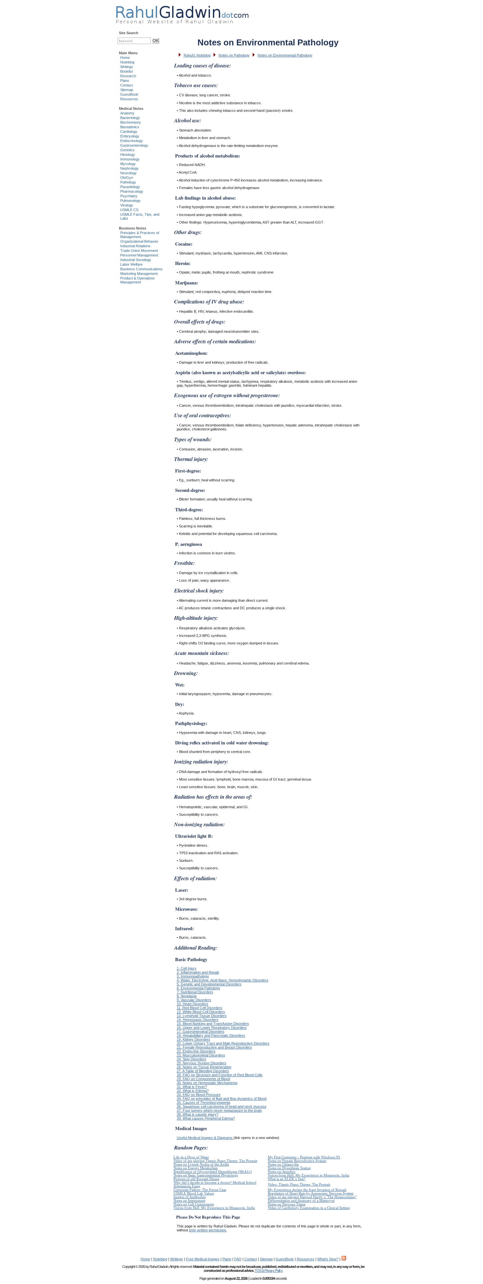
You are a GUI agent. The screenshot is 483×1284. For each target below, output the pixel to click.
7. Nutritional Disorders (195, 992)
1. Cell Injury (186, 968)
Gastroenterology (134, 145)
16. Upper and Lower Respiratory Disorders (212, 1028)
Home (125, 58)
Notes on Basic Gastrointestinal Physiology (205, 1175)
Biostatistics (129, 127)
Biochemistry (130, 122)
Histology (127, 155)
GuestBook (129, 94)
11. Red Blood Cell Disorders (199, 1008)
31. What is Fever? (192, 1087)
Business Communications (141, 269)
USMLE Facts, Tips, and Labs (139, 216)
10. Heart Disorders (192, 1004)
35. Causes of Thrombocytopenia (203, 1102)
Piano (124, 81)
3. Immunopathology (193, 976)
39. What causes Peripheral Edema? (206, 1118)
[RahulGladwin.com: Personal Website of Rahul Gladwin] (182, 13)
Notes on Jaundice (281, 1172)
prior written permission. (208, 1230)
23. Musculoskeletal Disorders (201, 1055)
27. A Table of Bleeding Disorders (203, 1071)
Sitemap (126, 90)
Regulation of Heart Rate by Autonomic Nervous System (311, 1193)
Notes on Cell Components (193, 1204)
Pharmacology (131, 191)
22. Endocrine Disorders (196, 1051)
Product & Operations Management (137, 280)
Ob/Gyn (126, 178)
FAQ (238, 1259)
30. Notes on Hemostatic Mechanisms (207, 1083)
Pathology (128, 182)
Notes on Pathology (234, 55)
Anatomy (127, 113)
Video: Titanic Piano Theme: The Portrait (299, 1184)
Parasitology (130, 187)
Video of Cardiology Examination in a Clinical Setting (309, 1208)
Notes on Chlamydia (283, 1164)
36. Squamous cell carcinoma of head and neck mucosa (221, 1106)
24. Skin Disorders (191, 1059)
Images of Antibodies (189, 1197)
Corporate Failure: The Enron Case (199, 1190)
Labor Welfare (131, 264)
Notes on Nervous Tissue (287, 1204)
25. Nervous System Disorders (201, 1063)
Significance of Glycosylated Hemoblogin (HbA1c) (212, 1172)
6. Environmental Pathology (198, 988)
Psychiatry (128, 196)
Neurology (128, 173)
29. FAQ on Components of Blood (203, 1079)
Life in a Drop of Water (191, 1157)
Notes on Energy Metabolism (195, 1168)
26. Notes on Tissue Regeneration (204, 1067)
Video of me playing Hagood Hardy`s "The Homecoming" (312, 1197)
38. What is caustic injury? (197, 1114)
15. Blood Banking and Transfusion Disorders (213, 1024)
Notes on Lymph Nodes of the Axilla (201, 1164)
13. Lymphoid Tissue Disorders (202, 1016)
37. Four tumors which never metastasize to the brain (219, 1110)
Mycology (128, 164)
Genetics (127, 150)
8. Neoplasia (186, 996)
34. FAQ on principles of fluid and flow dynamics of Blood (221, 1099)
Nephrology (129, 168)
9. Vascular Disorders (194, 1000)
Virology (126, 205)
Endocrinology (131, 141)
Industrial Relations (135, 246)
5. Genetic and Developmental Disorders (209, 984)
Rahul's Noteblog (197, 55)
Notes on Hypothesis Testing (289, 1168)
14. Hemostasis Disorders (197, 1020)
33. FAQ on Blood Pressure (198, 1095)
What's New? (327, 1259)
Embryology (129, 136)
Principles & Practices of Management (139, 235)
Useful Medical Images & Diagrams (205, 1138)
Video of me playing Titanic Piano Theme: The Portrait (215, 1161)
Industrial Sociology (135, 260)
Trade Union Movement (139, 251)
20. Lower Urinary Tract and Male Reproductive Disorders (223, 1043)
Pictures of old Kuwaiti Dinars (196, 1179)
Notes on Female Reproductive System (297, 1161)
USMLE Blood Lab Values (193, 1193)
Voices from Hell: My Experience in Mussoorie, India (308, 1175)
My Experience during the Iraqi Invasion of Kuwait (307, 1190)
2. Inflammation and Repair (198, 972)
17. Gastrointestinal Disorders (200, 1031)
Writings (126, 67)
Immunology (130, 159)
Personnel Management (139, 255)
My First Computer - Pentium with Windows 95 (304, 1157)
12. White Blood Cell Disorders (201, 1012)
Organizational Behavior (139, 241)
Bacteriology (130, 118)
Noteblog (127, 62)
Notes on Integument (189, 1200)
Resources (129, 99)
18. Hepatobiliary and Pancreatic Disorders (211, 1035)
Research (128, 76)
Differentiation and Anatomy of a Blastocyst (301, 1200)
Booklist (126, 71)
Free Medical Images (202, 1259)
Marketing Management (139, 274)
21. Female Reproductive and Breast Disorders (214, 1047)
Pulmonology (130, 201)
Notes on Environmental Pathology (285, 55)
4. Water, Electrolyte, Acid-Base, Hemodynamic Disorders (222, 980)
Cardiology (128, 131)
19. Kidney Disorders (193, 1039)
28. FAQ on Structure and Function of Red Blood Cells (220, 1075)
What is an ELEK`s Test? (286, 1179)
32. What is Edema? (193, 1091)
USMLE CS (129, 210)
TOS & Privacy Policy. (269, 1270)
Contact (126, 85)
